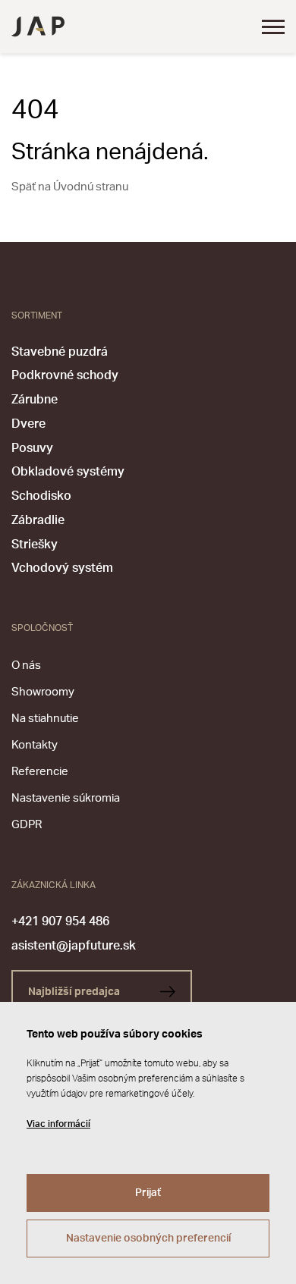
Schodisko (41, 496)
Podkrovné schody (64, 375)
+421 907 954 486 (60, 921)
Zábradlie (38, 520)
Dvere (28, 424)
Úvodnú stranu (90, 187)
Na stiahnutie (45, 718)
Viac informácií (58, 1124)
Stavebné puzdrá (59, 352)
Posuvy (32, 448)
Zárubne (34, 400)
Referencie (39, 771)
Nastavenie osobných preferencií (148, 1238)
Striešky (34, 544)
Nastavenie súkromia (65, 798)
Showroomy (42, 692)
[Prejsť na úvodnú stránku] (38, 26)
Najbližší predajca (75, 992)
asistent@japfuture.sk (73, 946)
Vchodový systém (62, 568)
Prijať (148, 1193)
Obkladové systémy (67, 472)
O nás (26, 665)
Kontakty (34, 745)
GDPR (26, 824)
